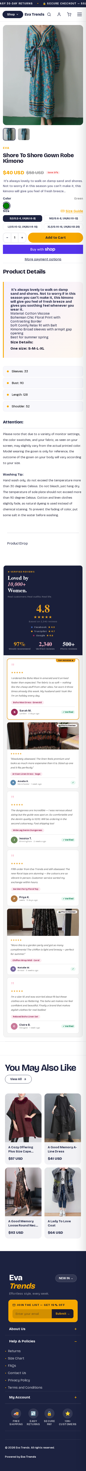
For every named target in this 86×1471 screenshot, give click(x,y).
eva (6, 148)
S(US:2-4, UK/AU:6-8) (22, 218)
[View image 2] (24, 134)
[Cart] (69, 14)
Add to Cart (56, 238)
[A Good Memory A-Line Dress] (62, 1117)
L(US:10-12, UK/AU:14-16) (22, 226)
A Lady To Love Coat (59, 1223)
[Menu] (79, 14)
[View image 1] (9, 134)
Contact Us (17, 1373)
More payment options (43, 259)
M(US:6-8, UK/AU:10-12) (63, 218)
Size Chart (16, 1358)
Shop (11, 14)
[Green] (6, 205)
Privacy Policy (19, 1380)
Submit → (63, 1313)
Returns (14, 1351)
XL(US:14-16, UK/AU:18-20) (64, 226)
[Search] (49, 14)
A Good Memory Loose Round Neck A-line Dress (22, 1223)
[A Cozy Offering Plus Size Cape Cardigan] (23, 1117)
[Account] (59, 14)
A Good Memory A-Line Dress (62, 1149)
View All (16, 1079)
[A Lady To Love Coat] (62, 1191)
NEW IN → (66, 1278)
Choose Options (25, 1135)
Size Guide (74, 211)
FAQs (12, 1366)
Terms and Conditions (25, 1387)
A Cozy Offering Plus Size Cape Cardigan (20, 1149)
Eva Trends (28, 1456)
